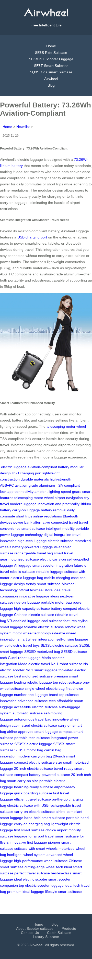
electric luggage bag (26, 578)
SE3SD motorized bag (42, 652)
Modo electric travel (34, 664)
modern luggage (23, 504)
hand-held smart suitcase (44, 818)
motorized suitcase (23, 559)
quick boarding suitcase (33, 793)
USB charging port (32, 237)
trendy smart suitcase (43, 584)
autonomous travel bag (32, 719)
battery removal (53, 510)
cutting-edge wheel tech (44, 867)
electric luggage (14, 467)
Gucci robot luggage (24, 658)
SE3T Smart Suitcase (51, 66)
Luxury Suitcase (46, 937)
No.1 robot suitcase (66, 664)
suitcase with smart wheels (35, 848)
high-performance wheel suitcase (41, 861)
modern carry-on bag (35, 756)
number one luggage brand (36, 695)
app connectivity (20, 492)
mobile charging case (61, 578)
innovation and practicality (58, 504)
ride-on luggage (27, 602)
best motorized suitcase (33, 676)
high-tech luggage (32, 541)
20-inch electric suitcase (33, 768)
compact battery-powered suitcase (42, 775)
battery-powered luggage (32, 547)
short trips (24, 516)
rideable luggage (49, 572)
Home (51, 46)
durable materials (35, 479)
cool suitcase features (59, 621)
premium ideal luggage (25, 892)
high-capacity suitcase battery (38, 608)
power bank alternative (31, 522)
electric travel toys (25, 645)
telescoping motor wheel (66, 426)
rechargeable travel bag (33, 553)
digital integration (57, 535)
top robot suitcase (67, 682)
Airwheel (51, 79)
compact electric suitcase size (38, 762)
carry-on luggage (26, 510)
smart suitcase (33, 528)
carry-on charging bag (32, 824)
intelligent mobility (60, 528)
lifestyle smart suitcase (63, 892)
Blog (51, 85)
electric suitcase (61, 541)
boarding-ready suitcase (33, 787)
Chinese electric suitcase (34, 615)
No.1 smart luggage (41, 670)
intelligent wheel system (26, 855)
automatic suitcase (28, 713)
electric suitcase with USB (28, 805)
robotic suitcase (22, 572)
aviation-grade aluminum (35, 485)
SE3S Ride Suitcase (51, 53)
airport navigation (69, 498)
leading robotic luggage (33, 682)
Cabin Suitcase (59, 933)
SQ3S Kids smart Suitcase (51, 72)
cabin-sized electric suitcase (34, 725)
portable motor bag (56, 602)
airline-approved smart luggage (32, 732)
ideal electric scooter (30, 879)
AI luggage (22, 565)
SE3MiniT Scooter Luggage (51, 59)
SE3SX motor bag (28, 750)
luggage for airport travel (34, 836)
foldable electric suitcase (44, 627)
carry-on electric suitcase (34, 812)
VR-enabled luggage (23, 621)
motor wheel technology (32, 633)
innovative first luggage (28, 842)
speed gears (71, 492)
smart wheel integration (36, 639)
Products (69, 928)
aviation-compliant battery (48, 467)
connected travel (64, 522)
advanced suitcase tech (37, 701)
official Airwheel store (36, 590)
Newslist (23, 127)
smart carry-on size (22, 781)
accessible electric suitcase (36, 707)
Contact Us (30, 933)
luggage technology (27, 535)
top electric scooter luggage (41, 885)
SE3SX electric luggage (33, 744)
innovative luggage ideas (39, 596)
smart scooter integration (52, 565)
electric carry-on (53, 559)
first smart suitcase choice (35, 830)
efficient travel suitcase (32, 799)
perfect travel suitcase (32, 873)
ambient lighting (47, 492)
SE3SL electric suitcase (59, 645)
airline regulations (47, 516)
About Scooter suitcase (34, 928)
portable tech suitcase (32, 738)
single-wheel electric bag (45, 688)
